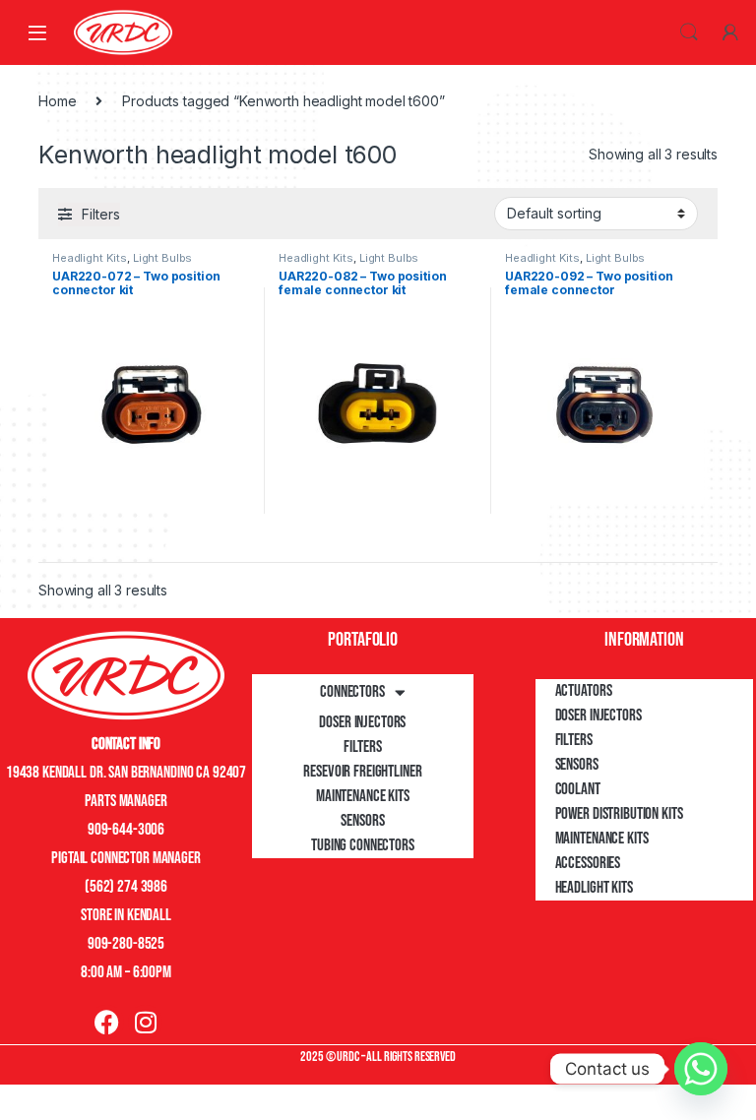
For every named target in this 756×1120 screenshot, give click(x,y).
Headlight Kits (89, 258)
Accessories (587, 863)
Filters (362, 747)
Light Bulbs (162, 258)
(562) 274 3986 (126, 887)
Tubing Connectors (362, 845)
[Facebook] (107, 1022)
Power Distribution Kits (619, 814)
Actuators (583, 691)
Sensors (362, 821)
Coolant (577, 789)
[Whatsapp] (700, 1068)
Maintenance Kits (363, 796)
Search (689, 32)
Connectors (352, 692)
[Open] (37, 32)
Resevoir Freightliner (362, 771)
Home (57, 101)
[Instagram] (145, 1022)
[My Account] (730, 32)
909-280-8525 (126, 944)
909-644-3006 (126, 830)
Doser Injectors (362, 722)
